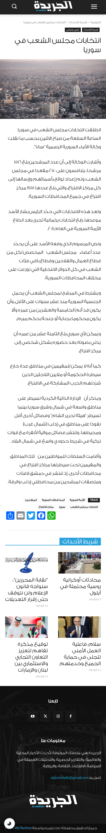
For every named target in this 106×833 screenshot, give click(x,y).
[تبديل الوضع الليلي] (9, 823)
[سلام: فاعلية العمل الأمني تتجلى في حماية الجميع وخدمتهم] (79, 627)
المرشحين (31, 500)
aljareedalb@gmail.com (70, 778)
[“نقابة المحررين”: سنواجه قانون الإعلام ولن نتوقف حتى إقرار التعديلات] (26, 563)
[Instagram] (58, 717)
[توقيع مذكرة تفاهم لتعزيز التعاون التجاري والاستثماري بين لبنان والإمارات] (26, 627)
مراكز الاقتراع (46, 507)
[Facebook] (71, 717)
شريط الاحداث (78, 22)
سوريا (62, 507)
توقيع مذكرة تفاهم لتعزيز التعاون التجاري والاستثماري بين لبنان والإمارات (31, 657)
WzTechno (23, 828)
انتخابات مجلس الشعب (84, 507)
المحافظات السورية (53, 500)
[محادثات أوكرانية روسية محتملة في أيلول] (79, 563)
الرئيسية (96, 22)
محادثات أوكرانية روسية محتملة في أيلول (80, 586)
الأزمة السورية (77, 500)
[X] (45, 717)
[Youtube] (33, 717)
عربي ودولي (72, 29)
